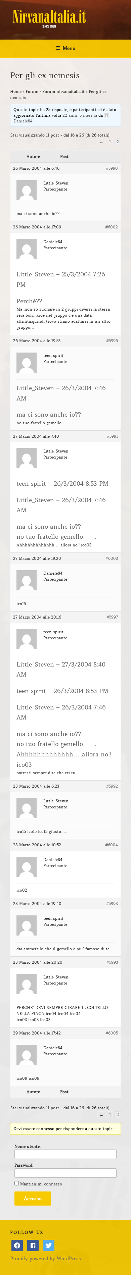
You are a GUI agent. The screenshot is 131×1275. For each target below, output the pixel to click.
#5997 (112, 617)
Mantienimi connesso (41, 1183)
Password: (23, 1165)
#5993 (112, 962)
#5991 (112, 436)
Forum (32, 91)
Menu (69, 48)
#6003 (111, 558)
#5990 (112, 168)
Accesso (33, 1199)
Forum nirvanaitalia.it (63, 91)
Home (15, 91)
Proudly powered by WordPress (45, 1259)
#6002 (111, 226)
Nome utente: (27, 1146)
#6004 (111, 844)
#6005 (111, 1032)
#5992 (112, 786)
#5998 (112, 903)
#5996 (112, 340)
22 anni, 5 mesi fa (79, 115)
